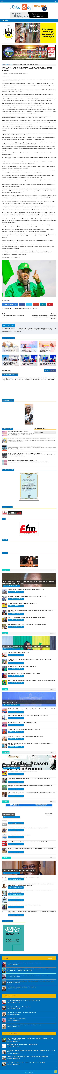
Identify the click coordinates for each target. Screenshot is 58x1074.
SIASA (11, 64)
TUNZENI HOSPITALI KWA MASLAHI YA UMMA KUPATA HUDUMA (22, 722)
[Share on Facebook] (22, 304)
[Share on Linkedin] (43, 304)
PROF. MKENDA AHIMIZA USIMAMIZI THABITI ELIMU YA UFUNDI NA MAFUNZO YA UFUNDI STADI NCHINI (31, 438)
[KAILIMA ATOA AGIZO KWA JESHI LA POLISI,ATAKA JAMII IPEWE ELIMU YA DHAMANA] (4, 628)
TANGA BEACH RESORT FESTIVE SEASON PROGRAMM (17, 765)
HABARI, (24, 73)
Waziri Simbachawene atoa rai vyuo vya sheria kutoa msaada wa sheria (24, 905)
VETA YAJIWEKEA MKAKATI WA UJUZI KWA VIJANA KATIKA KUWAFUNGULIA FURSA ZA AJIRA (10, 349)
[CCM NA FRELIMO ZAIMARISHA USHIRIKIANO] (4, 656)
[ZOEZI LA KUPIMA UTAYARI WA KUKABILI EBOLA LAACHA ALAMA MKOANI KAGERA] (4, 621)
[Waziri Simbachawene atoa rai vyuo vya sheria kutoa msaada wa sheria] (4, 909)
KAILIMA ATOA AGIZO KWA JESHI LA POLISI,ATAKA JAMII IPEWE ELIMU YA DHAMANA (27, 624)
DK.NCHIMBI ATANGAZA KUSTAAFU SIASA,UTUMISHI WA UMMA (22, 1044)
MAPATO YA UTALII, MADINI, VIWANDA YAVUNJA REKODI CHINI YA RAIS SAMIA (25, 736)
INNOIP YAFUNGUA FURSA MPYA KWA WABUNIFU (29, 364)
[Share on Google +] (36, 304)
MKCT (31, 1072)
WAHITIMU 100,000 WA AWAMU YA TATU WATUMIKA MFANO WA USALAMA (25, 453)
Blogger (47, 370)
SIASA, (27, 73)
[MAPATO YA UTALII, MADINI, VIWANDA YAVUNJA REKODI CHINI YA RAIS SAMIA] (4, 740)
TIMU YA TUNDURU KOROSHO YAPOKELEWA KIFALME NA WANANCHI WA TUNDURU (27, 596)
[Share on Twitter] (29, 304)
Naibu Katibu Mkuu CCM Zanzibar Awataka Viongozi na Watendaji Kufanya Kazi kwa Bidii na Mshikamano (31, 680)
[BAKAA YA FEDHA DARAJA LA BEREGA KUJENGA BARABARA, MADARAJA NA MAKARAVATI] (4, 720)
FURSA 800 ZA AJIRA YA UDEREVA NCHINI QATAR (19, 834)
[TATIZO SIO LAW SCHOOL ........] (4, 902)
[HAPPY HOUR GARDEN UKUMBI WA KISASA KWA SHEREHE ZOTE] (4, 607)
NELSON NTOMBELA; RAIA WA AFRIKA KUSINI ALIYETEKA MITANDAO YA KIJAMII (26, 589)
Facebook (53, 370)
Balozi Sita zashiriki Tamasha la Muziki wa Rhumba (19, 1006)
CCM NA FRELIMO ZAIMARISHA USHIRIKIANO (18, 652)
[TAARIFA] (4, 825)
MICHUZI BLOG (22, 1071)
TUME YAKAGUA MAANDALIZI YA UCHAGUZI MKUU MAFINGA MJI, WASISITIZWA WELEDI (28, 828)
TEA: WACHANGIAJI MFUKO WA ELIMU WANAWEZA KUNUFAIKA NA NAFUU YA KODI (10, 363)
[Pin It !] (50, 304)
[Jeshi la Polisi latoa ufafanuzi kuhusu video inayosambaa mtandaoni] (4, 881)
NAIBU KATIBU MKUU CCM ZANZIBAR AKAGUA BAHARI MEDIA (22, 666)
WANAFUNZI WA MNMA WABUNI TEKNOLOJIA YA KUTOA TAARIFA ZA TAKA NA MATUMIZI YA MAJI (29, 350)
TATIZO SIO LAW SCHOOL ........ (15, 898)
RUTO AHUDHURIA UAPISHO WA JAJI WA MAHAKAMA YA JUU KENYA (23, 1000)
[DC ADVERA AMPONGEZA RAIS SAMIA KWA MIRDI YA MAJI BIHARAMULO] (4, 733)
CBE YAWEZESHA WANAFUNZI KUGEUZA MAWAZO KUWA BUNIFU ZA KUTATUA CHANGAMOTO (47, 349)
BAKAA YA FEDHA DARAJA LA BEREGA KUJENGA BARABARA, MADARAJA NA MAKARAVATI (28, 715)
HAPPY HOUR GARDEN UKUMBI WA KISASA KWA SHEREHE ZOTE (22, 603)
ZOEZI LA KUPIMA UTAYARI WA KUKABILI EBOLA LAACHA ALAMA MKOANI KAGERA (26, 617)
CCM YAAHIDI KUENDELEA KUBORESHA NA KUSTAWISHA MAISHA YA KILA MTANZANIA (25, 646)
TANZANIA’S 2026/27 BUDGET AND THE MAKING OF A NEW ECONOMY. (24, 673)
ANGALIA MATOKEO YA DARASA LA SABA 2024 (18, 431)
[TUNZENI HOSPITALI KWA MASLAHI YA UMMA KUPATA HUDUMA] (4, 726)
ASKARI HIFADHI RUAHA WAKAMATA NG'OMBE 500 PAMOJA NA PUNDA (24, 1024)
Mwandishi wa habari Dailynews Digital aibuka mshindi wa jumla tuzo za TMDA (26, 1062)
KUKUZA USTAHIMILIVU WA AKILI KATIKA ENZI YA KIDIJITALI (18, 870)
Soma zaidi (52, 570)
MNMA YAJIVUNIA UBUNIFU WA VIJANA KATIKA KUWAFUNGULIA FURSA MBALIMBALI (27, 1056)
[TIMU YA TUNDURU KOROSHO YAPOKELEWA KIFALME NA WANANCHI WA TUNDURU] (4, 600)
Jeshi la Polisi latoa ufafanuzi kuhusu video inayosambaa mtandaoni (23, 877)
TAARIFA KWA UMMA (8, 814)
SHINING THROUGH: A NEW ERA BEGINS (16, 1018)
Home (3, 64)
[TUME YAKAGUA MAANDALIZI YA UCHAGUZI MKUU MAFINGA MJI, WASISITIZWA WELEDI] (4, 832)
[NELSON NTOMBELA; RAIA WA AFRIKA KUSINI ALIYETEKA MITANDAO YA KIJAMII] (4, 593)
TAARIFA (10, 821)
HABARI (7, 64)
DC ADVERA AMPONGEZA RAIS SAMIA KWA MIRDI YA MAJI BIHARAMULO (24, 729)
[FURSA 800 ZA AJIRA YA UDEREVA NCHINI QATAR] (4, 839)
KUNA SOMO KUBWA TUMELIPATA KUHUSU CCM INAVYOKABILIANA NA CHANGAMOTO (28, 975)
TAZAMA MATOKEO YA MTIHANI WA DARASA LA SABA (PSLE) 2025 (22, 460)
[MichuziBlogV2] (29, 7)
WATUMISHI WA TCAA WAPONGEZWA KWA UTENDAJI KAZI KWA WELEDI (24, 446)
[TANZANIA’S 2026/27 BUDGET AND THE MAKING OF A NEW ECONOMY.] (4, 677)
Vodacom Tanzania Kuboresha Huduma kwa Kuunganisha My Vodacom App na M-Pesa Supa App (29, 841)
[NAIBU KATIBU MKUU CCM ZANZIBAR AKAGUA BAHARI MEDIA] (4, 670)
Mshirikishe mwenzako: (9, 304)
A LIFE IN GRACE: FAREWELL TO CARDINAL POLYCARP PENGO (21, 987)
